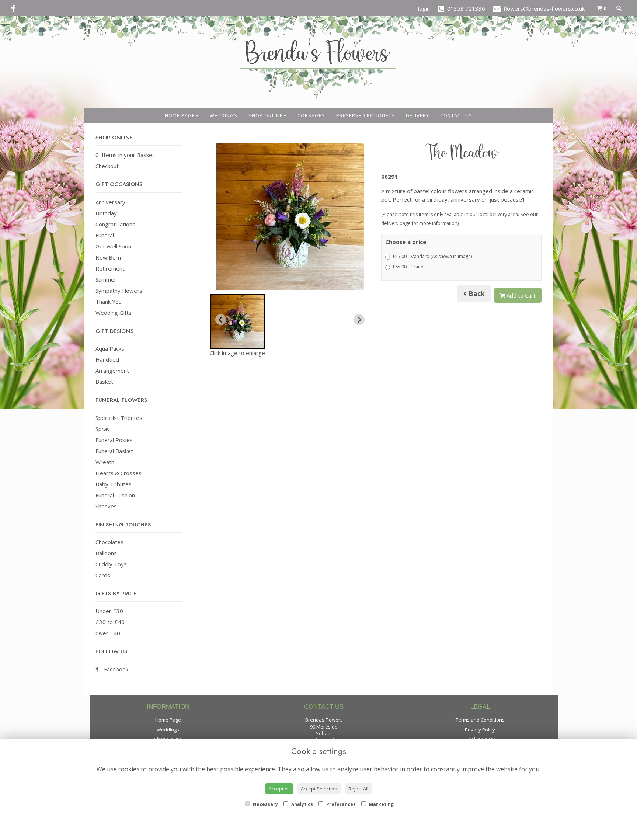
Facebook (115, 669)
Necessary (265, 804)
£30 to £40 (110, 622)
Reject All (358, 788)
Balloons (106, 553)
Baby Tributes (113, 484)
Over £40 (107, 633)
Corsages (311, 115)
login (424, 8)
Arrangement (112, 370)
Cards (102, 575)
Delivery (417, 115)
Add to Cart (520, 295)
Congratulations (115, 224)
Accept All (279, 788)
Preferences (340, 804)
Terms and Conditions (480, 719)
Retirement (110, 268)
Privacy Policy (480, 729)
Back (476, 293)
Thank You (108, 301)
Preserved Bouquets (365, 115)
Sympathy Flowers (118, 290)
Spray (102, 428)
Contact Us (456, 115)
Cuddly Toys (111, 564)
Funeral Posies (114, 440)
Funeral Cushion (115, 495)
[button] (237, 321)
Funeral (104, 235)
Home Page (180, 115)
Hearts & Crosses (118, 473)
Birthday (106, 213)
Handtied (107, 359)
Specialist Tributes (118, 417)
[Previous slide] (220, 319)
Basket (104, 381)
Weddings (223, 115)
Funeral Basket (114, 451)
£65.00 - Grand (408, 267)
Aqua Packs (109, 348)
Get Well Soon (113, 246)
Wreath (104, 462)
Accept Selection (319, 788)
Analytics (301, 804)
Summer (105, 279)
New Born (108, 257)
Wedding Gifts (113, 312)
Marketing (381, 804)
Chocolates (109, 542)
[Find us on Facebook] (15, 8)
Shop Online (265, 115)
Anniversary (110, 202)
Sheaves (106, 506)
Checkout (107, 166)
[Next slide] (359, 319)
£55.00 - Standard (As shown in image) (432, 256)
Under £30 (109, 611)
